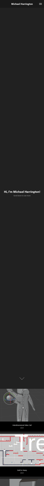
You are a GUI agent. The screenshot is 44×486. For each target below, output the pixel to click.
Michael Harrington (22, 3)
